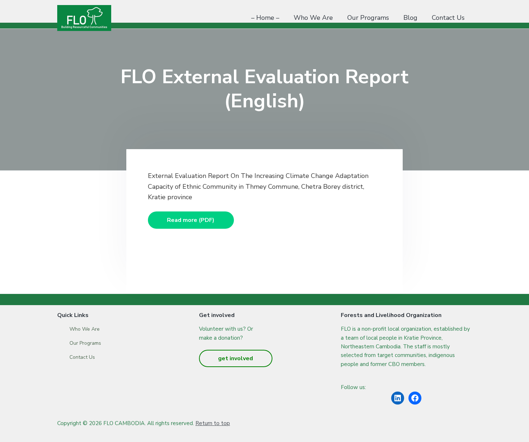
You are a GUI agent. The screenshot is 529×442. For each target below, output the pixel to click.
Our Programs (85, 343)
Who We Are (84, 329)
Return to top (212, 423)
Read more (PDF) (190, 220)
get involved (235, 358)
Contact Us (82, 357)
